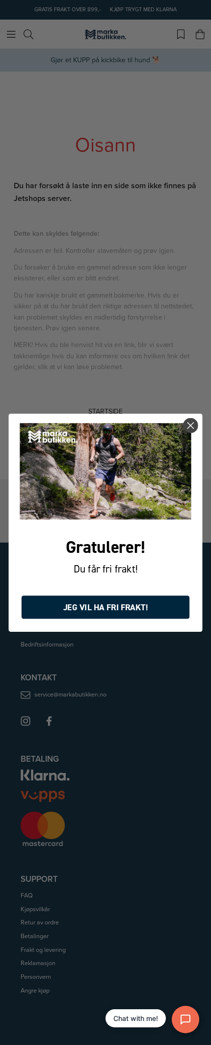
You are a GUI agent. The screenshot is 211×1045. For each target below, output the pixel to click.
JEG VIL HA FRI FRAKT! (105, 607)
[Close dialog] (190, 425)
